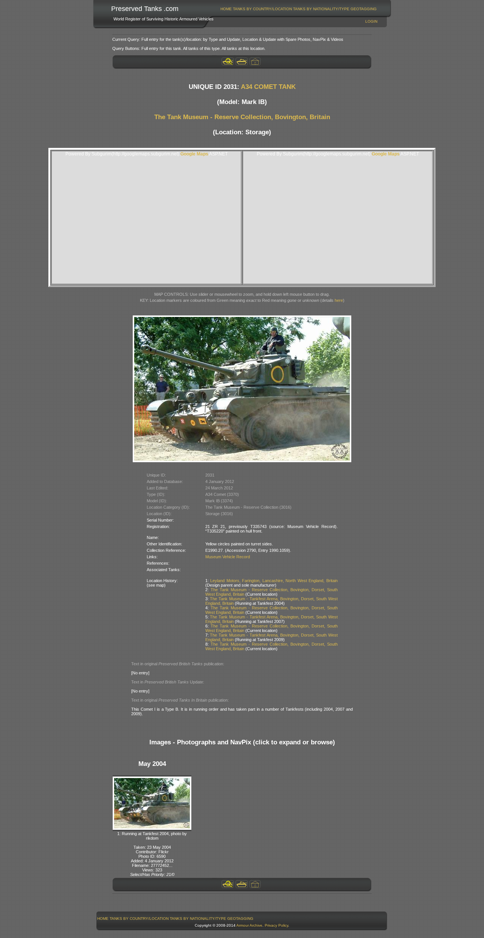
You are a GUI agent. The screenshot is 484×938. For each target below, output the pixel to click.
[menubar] (298, 9)
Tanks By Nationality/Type (321, 9)
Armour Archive (249, 925)
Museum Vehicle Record (227, 556)
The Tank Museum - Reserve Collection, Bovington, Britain (242, 117)
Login (371, 21)
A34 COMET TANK (268, 86)
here (339, 300)
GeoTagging (364, 9)
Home (226, 9)
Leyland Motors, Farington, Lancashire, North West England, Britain (274, 580)
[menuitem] (226, 9)
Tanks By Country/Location (262, 9)
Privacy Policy (276, 925)
